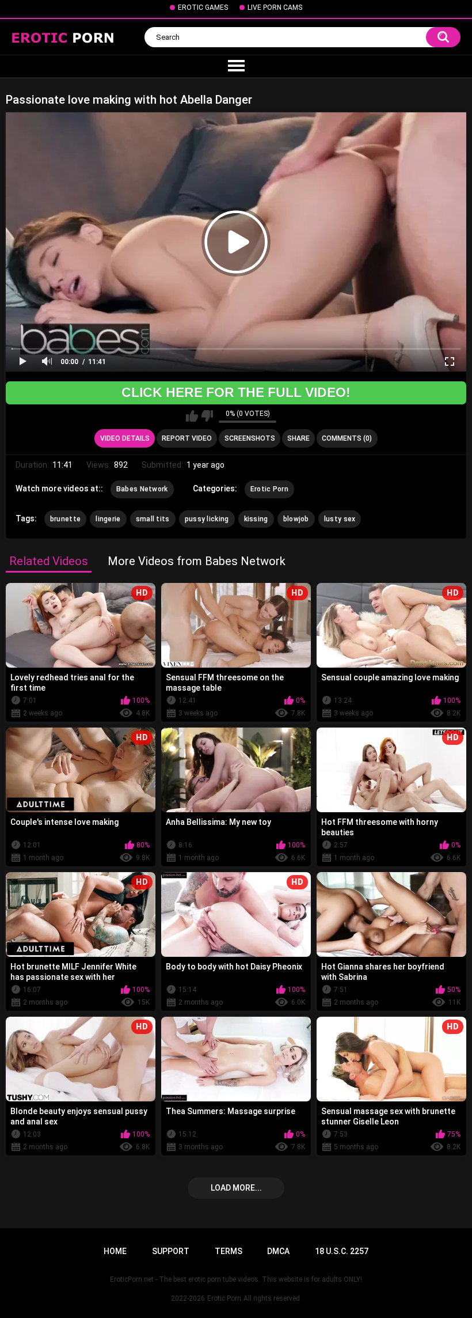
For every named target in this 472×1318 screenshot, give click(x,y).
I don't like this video (207, 416)
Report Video (187, 438)
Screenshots (249, 438)
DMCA (278, 1251)
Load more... (236, 1187)
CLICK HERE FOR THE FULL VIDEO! (236, 392)
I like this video (192, 416)
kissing (256, 519)
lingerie (108, 519)
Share (298, 438)
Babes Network (142, 489)
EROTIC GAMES (203, 7)
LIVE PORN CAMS (275, 7)
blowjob (296, 519)
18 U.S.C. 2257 (341, 1251)
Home (115, 1251)
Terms (228, 1251)
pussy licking (207, 519)
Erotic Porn (269, 489)
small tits (153, 519)
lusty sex (340, 519)
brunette (65, 519)
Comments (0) (347, 438)
